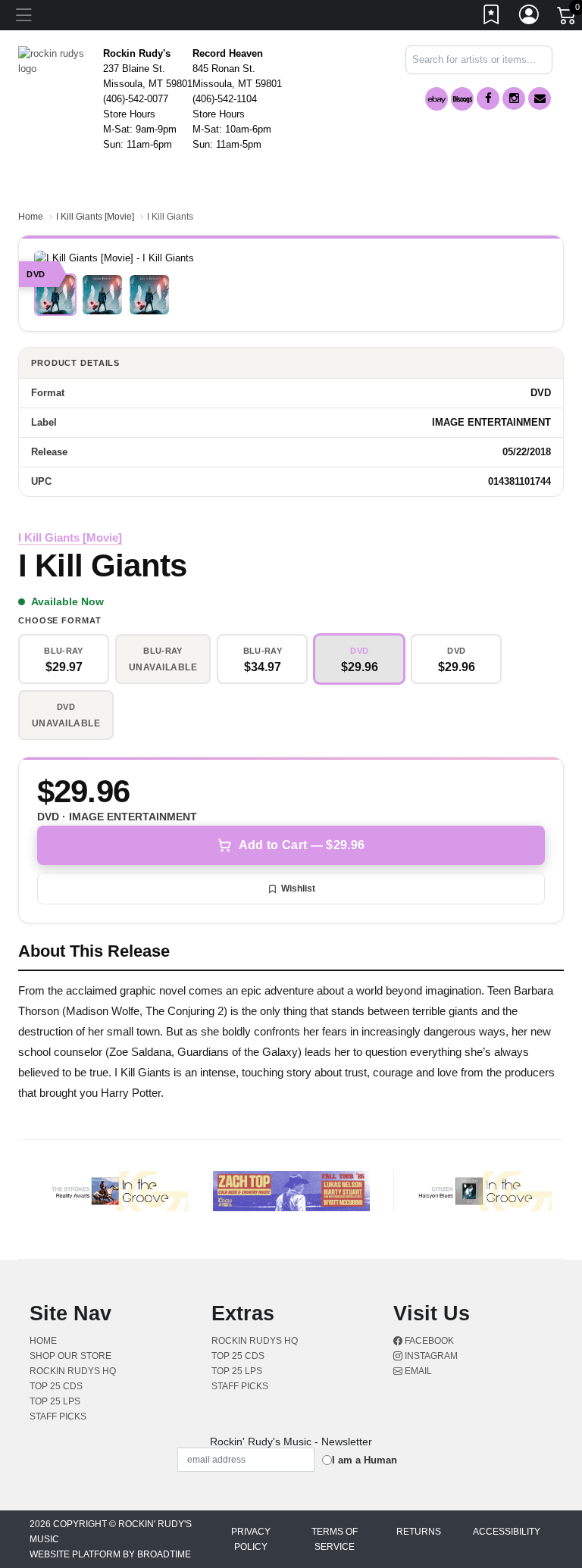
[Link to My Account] (529, 17)
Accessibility (506, 1531)
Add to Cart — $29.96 (302, 845)
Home (30, 216)
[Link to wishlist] (491, 17)
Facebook (428, 1340)
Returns (418, 1531)
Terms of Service (334, 1539)
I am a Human (364, 1460)
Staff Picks (58, 1416)
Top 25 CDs (56, 1386)
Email (417, 1371)
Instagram (430, 1356)
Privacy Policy (251, 1539)
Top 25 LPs (55, 1401)
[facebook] (488, 98)
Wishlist (298, 888)
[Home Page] (55, 60)
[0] (567, 18)
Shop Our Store (70, 1356)
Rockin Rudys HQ (73, 1371)
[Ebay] (436, 99)
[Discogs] (462, 99)
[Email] (539, 98)
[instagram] (514, 98)
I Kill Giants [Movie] (95, 216)
